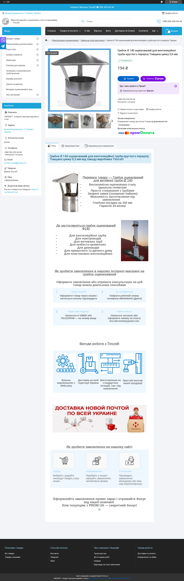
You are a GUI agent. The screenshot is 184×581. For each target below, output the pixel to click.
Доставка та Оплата (125, 31)
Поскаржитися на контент (99, 578)
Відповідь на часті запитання (107, 564)
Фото (108, 31)
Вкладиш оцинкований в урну (19, 89)
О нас (87, 31)
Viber (52, 561)
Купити (130, 79)
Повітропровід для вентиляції (65, 40)
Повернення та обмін (147, 557)
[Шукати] (83, 21)
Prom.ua (105, 576)
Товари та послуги (69, 31)
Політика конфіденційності (120, 578)
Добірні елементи (14, 55)
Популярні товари (12, 39)
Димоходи (11, 60)
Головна (51, 31)
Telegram (54, 557)
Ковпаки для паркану (15, 65)
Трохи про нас (100, 553)
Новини (97, 561)
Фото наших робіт (102, 557)
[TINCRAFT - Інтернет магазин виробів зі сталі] (5, 21)
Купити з (150, 79)
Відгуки (98, 31)
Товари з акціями (12, 557)
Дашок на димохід (14, 84)
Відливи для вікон (14, 79)
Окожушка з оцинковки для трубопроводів (18, 72)
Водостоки (11, 49)
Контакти (143, 31)
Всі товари (9, 553)
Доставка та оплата (147, 553)
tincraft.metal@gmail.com (15, 163)
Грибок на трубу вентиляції (93, 40)
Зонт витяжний (13, 95)
